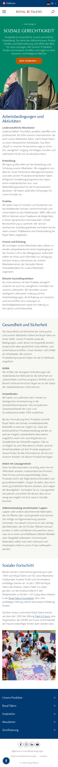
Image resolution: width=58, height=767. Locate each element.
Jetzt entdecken (28, 60)
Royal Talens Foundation (21, 598)
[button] (51, 3)
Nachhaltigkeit (30, 24)
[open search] (53, 12)
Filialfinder (11, 3)
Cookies (43, 756)
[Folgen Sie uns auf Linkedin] (31, 744)
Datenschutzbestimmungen (24, 756)
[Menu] (8, 12)
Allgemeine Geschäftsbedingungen (27, 751)
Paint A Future (42, 616)
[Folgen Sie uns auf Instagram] (26, 744)
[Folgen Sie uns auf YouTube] (37, 744)
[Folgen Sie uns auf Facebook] (20, 744)
